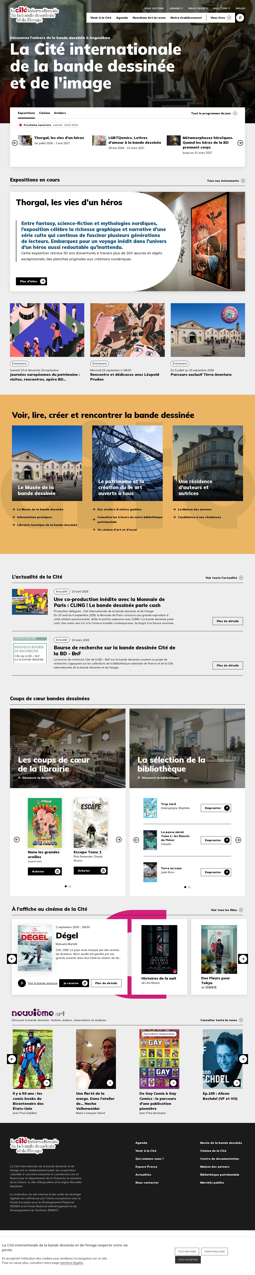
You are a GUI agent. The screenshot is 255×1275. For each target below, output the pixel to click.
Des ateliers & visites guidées (119, 509)
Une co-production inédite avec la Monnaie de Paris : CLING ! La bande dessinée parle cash (109, 602)
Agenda (122, 17)
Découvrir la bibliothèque (160, 777)
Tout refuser (187, 1251)
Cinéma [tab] (44, 113)
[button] (15, 143)
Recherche (240, 18)
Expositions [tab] (26, 113)
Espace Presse (146, 1166)
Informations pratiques (34, 517)
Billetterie (220, 8)
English (240, 8)
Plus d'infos (28, 281)
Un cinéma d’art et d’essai (117, 529)
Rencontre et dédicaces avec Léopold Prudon (124, 377)
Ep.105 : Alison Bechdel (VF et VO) (220, 1096)
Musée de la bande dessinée (221, 1143)
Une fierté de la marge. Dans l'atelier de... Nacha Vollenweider (95, 1101)
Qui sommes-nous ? (149, 1158)
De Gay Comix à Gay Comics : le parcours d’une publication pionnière (157, 1101)
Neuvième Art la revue (149, 17)
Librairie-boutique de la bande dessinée (47, 525)
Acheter (38, 871)
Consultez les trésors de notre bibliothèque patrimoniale (130, 519)
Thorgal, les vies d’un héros (59, 137)
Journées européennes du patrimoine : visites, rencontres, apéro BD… (45, 377)
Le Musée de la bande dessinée (40, 509)
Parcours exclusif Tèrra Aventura (201, 374)
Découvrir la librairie (37, 777)
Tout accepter (188, 1259)
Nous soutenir (154, 8)
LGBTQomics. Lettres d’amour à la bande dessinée (134, 140)
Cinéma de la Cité (213, 1151)
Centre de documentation (219, 1158)
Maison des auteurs (215, 1166)
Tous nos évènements (223, 181)
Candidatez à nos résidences (199, 517)
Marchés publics (212, 1182)
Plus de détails (228, 621)
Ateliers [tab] (60, 113)
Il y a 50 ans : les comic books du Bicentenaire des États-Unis (28, 1101)
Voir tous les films (224, 910)
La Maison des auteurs (195, 509)
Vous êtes (218, 17)
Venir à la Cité (100, 17)
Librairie (175, 8)
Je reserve (70, 983)
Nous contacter (147, 1182)
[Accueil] (34, 14)
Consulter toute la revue (218, 1020)
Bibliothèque (196, 8)
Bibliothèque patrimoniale (219, 1174)
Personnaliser (215, 1251)
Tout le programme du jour (211, 113)
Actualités (143, 1174)
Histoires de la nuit (158, 978)
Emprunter (213, 808)
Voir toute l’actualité (221, 578)
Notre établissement (186, 17)
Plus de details (106, 983)
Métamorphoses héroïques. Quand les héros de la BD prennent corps (208, 142)
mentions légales (71, 1263)
